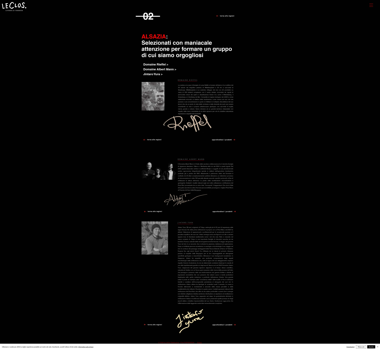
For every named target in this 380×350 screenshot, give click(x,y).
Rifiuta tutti (361, 347)
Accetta (371, 347)
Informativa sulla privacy (85, 347)
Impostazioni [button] (350, 347)
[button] (371, 5)
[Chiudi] (377, 346)
